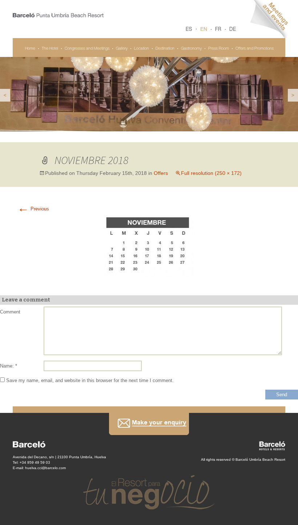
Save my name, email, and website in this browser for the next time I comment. (90, 380)
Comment (10, 312)
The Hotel (50, 49)
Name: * (8, 366)
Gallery (122, 49)
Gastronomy (191, 49)
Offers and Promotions (254, 49)
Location (141, 49)
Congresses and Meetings (87, 49)
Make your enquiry (149, 424)
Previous (33, 209)
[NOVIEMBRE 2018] (149, 245)
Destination (165, 49)
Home (30, 49)
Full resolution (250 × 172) (211, 173)
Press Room (218, 49)
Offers (161, 173)
